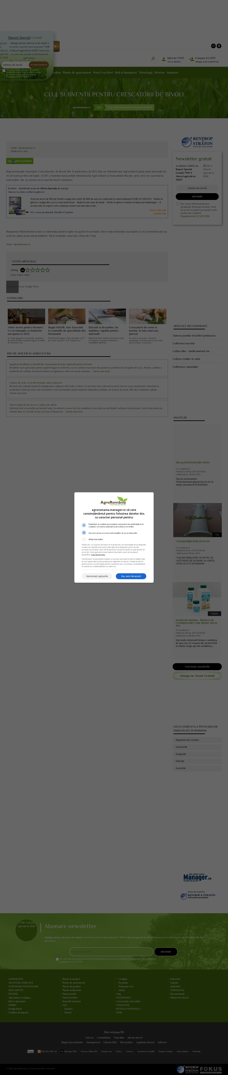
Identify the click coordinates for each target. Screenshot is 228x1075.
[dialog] (114, 537)
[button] (114, 539)
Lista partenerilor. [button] (98, 555)
